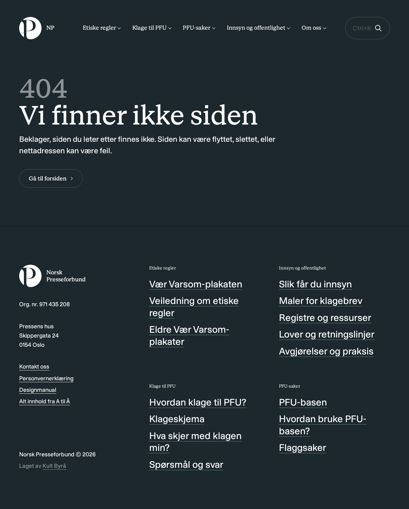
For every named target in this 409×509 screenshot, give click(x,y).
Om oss (311, 27)
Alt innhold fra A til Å (44, 401)
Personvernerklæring (46, 378)
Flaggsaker (302, 447)
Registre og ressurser (325, 317)
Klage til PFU (149, 27)
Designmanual (37, 389)
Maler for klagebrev (320, 301)
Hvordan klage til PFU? (197, 402)
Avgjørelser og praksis (326, 351)
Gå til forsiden (47, 178)
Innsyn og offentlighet (256, 27)
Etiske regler (99, 27)
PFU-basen (303, 402)
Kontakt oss (34, 366)
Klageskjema (176, 419)
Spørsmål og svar (186, 464)
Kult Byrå (54, 465)
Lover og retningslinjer (326, 334)
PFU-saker (196, 27)
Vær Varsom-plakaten (195, 284)
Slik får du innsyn (315, 284)
